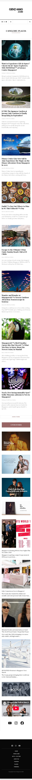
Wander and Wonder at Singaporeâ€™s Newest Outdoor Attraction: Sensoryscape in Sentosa (15, 298)
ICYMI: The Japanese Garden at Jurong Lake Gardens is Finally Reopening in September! (14, 113)
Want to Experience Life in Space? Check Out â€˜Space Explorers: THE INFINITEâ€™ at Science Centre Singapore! (16, 66)
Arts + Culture (16, 756)
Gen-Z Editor (12, 73)
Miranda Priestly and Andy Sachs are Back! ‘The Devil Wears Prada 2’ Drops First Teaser (15, 631)
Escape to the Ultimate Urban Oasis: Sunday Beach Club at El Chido (14, 252)
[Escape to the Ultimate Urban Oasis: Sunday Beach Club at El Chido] (16, 236)
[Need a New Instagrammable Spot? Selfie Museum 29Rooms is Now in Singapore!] (16, 378)
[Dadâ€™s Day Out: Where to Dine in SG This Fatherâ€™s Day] (16, 192)
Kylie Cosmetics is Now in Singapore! (13, 591)
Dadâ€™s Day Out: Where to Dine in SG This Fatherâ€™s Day (15, 207)
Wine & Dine (16, 753)
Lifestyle (16, 759)
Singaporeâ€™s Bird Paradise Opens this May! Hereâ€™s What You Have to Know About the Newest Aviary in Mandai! (15, 346)
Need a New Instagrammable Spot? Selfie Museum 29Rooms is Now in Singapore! (16, 394)
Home (16, 751)
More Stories (16, 416)
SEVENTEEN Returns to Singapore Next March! (14, 671)
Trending (16, 766)
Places (16, 764)
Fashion (16, 761)
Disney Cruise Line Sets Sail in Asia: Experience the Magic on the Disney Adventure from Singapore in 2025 (16, 162)
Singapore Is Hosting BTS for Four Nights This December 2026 (16, 551)
